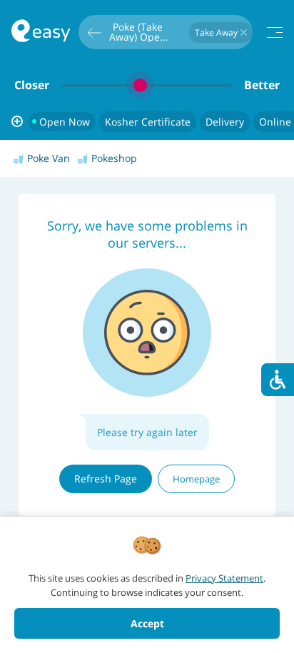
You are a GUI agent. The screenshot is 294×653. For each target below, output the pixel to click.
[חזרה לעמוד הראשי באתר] (40, 32)
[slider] (147, 85)
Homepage (196, 478)
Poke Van (48, 158)
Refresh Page (105, 478)
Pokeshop (114, 158)
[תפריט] (275, 32)
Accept (147, 623)
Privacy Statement (224, 578)
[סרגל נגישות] (277, 379)
